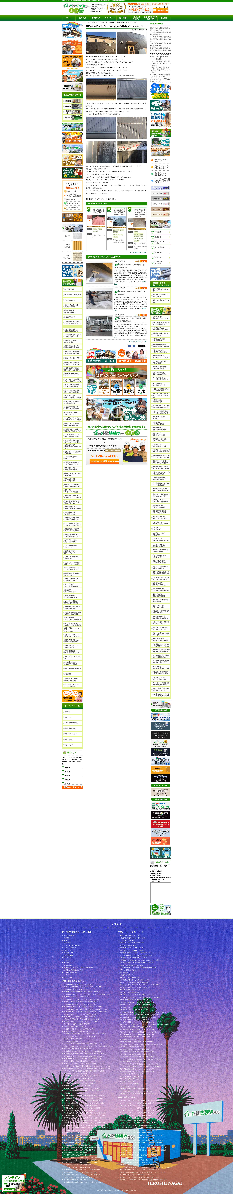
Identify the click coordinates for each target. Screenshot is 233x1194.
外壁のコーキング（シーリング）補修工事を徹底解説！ (136, 1004)
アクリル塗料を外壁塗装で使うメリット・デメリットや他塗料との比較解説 (141, 1142)
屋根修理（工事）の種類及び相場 (70, 341)
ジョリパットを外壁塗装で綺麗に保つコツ (161, 539)
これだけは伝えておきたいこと (73, 945)
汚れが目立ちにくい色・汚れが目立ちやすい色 (162, 167)
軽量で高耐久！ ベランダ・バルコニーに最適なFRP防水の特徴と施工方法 (85, 1125)
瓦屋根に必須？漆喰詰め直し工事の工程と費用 (133, 1019)
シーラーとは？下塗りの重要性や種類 (159, 445)
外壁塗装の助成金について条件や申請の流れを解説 (134, 999)
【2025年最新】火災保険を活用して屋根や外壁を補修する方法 (138, 967)
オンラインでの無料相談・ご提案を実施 (160, 317)
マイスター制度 (68, 952)
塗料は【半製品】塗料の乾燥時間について (71, 652)
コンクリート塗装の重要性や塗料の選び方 (71, 602)
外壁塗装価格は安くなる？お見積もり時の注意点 (72, 335)
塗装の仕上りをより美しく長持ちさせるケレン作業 (72, 441)
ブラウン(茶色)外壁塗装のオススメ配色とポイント (161, 656)
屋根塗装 (72, 106)
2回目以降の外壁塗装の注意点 (158, 423)
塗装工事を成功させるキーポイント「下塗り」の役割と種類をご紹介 (139, 1169)
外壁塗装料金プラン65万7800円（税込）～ (132, 947)
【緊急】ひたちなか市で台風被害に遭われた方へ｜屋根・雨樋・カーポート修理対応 (160, 57)
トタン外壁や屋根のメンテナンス (70, 546)
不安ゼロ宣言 (68, 957)
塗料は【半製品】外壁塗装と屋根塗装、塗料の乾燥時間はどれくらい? (84, 1095)
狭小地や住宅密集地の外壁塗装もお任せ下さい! (72, 535)
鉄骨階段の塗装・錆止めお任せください (71, 574)
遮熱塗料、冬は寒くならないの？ (129, 1152)
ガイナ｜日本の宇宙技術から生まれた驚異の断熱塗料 (135, 1132)
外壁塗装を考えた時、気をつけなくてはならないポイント (80, 1076)
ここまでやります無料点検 (150, 18)
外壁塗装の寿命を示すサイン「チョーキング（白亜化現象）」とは (83, 1058)
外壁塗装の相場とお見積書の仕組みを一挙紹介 (133, 957)
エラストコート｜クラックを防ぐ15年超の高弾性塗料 (135, 1125)
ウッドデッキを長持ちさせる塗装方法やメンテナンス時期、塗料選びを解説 (141, 1059)
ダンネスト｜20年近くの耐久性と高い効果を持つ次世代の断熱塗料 (139, 1130)
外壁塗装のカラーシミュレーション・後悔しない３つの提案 (81, 999)
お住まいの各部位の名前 (71, 358)
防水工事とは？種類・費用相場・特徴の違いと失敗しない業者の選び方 (84, 1123)
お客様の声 (96, 18)
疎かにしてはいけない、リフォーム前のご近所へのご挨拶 (80, 1014)
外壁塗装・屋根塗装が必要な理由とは (75, 1026)
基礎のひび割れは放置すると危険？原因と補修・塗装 (79, 1150)
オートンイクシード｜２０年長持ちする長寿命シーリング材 (137, 1137)
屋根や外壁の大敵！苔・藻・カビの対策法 (159, 561)
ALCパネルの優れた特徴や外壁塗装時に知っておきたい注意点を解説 (84, 1103)
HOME (88, 22)
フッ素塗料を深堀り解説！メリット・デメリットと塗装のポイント (83, 1174)
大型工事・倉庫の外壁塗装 (127, 1081)
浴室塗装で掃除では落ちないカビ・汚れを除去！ (134, 1061)
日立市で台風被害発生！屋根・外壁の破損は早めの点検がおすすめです (160, 50)
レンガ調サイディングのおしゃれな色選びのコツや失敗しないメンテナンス (86, 1063)
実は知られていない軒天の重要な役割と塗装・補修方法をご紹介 (138, 1032)
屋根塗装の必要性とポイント (128, 975)
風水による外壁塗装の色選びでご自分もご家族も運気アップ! (81, 1001)
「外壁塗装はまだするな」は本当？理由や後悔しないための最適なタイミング (86, 1009)
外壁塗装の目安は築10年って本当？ (69, 311)
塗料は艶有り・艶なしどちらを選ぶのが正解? (160, 512)
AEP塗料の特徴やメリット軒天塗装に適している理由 (161, 695)
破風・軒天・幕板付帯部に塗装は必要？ (71, 468)
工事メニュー (110, 18)
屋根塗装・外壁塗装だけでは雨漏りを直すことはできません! (81, 1021)
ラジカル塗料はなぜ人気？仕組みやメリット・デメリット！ (81, 1179)
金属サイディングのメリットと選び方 (70, 541)
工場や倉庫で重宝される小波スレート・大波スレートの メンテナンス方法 (85, 1115)
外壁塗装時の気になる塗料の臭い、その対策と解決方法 (80, 1016)
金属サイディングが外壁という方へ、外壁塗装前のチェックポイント (139, 1179)
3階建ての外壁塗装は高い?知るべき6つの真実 (161, 390)
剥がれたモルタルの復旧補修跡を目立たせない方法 (72, 430)
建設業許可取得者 (69, 728)
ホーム (68, 18)
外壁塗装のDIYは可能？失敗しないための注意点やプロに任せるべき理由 (85, 1034)
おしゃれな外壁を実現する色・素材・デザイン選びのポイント (82, 1157)
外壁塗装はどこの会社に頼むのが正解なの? (76, 1093)
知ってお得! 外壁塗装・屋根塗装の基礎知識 (76, 1024)
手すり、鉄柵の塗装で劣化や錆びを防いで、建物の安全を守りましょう (140, 1056)
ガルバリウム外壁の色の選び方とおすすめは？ (77, 1048)
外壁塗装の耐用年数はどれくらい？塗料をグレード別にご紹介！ (82, 1051)
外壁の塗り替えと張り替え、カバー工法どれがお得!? (160, 395)
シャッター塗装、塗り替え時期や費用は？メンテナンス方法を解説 (139, 1064)
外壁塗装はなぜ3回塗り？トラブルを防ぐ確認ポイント (80, 1078)
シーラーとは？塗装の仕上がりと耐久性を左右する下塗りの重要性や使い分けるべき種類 (145, 1167)
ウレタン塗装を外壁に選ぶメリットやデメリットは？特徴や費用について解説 (142, 1145)
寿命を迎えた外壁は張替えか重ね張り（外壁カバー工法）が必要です (139, 985)
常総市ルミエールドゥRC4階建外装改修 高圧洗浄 (160, 80)
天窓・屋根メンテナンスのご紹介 (71, 491)
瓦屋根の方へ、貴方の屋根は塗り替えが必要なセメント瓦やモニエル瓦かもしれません (145, 1024)
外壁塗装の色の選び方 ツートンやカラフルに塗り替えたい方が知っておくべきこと (88, 994)
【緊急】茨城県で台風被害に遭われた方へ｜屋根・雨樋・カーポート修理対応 (160, 70)
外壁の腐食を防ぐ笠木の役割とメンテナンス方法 (72, 496)
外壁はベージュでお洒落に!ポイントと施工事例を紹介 (161, 650)
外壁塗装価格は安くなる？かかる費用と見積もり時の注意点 (137, 962)
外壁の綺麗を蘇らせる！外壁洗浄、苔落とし (160, 556)
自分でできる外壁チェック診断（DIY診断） (76, 1031)
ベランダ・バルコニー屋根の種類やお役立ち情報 (72, 613)
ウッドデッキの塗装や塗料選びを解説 (71, 585)
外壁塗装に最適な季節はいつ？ (71, 374)
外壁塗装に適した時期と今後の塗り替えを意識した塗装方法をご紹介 (84, 1053)
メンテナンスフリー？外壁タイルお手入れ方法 (160, 523)
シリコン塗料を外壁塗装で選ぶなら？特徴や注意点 (72, 391)
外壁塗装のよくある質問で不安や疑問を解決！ (161, 323)
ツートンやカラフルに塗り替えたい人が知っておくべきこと (162, 180)
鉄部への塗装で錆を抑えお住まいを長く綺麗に (71, 568)
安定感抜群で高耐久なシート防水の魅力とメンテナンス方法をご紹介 (84, 1130)
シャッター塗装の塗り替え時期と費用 (70, 596)
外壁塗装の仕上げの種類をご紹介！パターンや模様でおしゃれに (82, 1182)
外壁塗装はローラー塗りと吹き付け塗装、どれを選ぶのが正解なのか (84, 1098)
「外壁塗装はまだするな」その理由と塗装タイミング (72, 322)
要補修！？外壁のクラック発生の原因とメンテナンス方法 (80, 1061)
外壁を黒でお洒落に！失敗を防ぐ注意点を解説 (160, 639)
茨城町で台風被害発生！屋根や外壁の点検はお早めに (160, 29)
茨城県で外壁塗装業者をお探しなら (74, 970)
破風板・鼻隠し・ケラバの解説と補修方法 (72, 474)
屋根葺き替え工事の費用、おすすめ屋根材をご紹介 (134, 980)
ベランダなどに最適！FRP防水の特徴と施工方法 (72, 624)
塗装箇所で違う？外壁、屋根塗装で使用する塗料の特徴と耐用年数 (139, 1155)
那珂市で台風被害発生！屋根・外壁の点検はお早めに (160, 44)
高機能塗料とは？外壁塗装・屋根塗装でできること (72, 446)
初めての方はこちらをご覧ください (130, 935)
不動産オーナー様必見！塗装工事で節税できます (160, 462)
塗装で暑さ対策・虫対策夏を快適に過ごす (71, 402)
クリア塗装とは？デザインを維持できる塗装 (72, 396)
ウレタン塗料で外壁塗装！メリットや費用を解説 (72, 385)
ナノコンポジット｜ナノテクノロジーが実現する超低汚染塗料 (138, 1123)
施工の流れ (123, 18)
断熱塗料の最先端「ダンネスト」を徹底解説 (161, 589)
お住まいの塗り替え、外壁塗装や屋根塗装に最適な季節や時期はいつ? (84, 1056)
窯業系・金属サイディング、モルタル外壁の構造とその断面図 (82, 1108)
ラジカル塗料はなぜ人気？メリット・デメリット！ (161, 689)
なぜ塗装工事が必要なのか (72, 294)
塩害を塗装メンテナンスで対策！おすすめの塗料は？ (79, 1135)
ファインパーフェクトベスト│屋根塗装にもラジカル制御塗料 (137, 1103)
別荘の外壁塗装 (124, 1086)
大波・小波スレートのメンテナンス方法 (71, 685)
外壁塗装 (72, 101)
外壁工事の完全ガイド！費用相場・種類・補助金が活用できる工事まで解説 (86, 1011)
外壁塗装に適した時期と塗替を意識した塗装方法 (71, 369)
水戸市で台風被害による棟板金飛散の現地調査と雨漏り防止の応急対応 (160, 39)
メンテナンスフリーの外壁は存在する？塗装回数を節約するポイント (84, 1043)
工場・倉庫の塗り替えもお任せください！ (161, 290)
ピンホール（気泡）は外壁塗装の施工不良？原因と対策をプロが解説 (84, 1071)
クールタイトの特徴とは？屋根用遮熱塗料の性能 (161, 684)
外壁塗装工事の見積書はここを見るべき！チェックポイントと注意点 (139, 960)
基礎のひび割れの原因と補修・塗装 (158, 606)
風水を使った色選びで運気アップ (161, 160)
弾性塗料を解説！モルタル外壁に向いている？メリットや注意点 (82, 1177)
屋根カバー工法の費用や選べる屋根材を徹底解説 (71, 352)
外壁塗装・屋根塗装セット (72, 112)
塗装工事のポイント (70, 300)
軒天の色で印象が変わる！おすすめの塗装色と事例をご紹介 (137, 1034)
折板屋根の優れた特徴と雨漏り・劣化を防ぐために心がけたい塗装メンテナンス (143, 1012)
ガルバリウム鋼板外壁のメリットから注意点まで (160, 412)
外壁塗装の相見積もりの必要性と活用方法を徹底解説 (79, 1081)
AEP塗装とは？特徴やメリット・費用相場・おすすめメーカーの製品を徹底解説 (143, 1150)
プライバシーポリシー (71, 734)
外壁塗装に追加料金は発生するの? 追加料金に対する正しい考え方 (139, 1002)
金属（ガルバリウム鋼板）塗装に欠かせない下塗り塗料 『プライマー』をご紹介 (143, 1172)
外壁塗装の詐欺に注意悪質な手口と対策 (159, 367)
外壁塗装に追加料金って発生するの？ (159, 340)
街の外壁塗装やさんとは (71, 935)
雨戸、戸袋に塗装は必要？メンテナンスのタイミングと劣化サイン (139, 1069)
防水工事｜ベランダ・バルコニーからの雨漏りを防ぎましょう (138, 995)
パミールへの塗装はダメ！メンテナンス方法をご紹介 (161, 578)
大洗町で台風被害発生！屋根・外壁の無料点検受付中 (160, 33)
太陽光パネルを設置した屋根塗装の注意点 (160, 567)
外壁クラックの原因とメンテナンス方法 (71, 413)
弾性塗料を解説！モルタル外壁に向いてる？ (161, 667)
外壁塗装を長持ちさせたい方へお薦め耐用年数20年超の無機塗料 (138, 1165)
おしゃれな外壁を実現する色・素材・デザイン (161, 623)
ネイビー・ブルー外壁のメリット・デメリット (160, 628)
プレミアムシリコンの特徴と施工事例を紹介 (159, 678)
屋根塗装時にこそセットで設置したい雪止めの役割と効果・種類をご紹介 (141, 1044)
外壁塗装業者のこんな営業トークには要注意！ (161, 484)
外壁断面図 (67, 674)
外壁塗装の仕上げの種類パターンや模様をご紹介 (160, 672)
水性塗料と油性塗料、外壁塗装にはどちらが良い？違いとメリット (139, 1162)
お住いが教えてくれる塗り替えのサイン (71, 305)
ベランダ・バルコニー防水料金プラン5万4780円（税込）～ (137, 955)
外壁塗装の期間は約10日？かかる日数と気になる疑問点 (80, 1004)
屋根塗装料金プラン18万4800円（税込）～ (132, 950)
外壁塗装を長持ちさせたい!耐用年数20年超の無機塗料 (161, 451)
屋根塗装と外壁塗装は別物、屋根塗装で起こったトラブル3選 (81, 1088)
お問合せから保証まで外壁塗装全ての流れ (132, 943)
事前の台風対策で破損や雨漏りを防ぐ (159, 595)
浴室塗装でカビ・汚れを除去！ (70, 590)
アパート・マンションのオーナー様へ (160, 295)
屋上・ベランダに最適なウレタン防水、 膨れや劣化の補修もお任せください (86, 1127)
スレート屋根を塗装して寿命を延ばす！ (131, 1079)
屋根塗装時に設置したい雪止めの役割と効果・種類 (72, 507)
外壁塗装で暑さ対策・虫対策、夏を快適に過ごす (134, 1088)
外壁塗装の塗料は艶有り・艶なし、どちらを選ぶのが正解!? (137, 1160)
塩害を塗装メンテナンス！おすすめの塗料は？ (72, 646)
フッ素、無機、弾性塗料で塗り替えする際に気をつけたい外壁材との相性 (85, 1113)
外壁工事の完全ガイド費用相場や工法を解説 (71, 330)
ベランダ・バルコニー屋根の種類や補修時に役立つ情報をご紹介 (82, 1120)
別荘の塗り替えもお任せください (161, 301)
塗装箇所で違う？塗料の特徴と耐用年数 (159, 428)
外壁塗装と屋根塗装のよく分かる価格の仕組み (133, 938)
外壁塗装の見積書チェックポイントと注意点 (161, 356)
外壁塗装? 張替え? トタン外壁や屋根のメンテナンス (135, 1009)
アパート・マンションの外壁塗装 (129, 1084)
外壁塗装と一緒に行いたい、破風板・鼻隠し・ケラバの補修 (137, 1029)
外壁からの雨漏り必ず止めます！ (129, 970)
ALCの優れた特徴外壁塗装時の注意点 (70, 663)
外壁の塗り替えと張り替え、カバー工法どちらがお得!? (80, 1036)
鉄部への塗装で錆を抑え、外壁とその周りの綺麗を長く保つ (137, 1051)
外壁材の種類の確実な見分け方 (157, 401)
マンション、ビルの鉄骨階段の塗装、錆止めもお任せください (138, 1054)
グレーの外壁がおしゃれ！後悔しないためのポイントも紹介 (81, 1162)
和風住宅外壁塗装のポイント (159, 528)
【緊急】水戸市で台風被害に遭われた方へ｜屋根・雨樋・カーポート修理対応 (160, 63)
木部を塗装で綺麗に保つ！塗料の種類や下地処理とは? (161, 573)
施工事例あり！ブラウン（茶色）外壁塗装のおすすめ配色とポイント (84, 1172)
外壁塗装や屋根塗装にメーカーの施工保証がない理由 (161, 456)
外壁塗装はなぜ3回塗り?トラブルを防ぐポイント (72, 463)
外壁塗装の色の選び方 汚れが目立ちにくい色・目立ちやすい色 (82, 991)
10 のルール (67, 950)
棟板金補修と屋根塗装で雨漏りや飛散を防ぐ (71, 607)
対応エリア (67, 962)
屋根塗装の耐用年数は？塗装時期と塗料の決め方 (160, 617)
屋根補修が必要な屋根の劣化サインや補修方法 (71, 518)
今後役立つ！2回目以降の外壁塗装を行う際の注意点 (135, 987)
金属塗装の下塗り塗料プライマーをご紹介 (159, 439)
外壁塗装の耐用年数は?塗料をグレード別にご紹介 (72, 363)
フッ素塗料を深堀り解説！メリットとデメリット (161, 661)
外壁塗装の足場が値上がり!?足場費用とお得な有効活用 (136, 1091)
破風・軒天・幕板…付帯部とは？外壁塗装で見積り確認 (136, 1027)
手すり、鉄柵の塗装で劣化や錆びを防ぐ (71, 579)
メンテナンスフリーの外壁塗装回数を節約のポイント (161, 406)
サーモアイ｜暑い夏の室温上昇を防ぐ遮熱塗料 (133, 1105)
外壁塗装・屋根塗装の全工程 (128, 945)
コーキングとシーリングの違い (72, 657)
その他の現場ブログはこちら (138, 341)
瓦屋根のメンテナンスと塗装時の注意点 (71, 557)
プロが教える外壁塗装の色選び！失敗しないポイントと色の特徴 (82, 987)
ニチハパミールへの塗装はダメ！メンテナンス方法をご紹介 (81, 1140)
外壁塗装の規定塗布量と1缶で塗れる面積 (160, 550)
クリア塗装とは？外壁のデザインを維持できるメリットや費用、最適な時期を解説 (143, 1147)
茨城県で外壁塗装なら (71, 723)
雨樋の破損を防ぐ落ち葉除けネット (69, 513)
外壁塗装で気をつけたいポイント (71, 457)
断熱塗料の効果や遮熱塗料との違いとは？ (160, 584)
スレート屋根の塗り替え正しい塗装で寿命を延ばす (72, 524)
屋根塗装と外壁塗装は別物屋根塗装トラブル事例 (72, 452)
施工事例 (82, 18)
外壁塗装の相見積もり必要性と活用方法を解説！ (161, 345)
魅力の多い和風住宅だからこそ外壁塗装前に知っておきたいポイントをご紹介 (142, 1017)
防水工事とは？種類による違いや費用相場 (72, 618)
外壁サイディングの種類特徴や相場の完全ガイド (71, 424)
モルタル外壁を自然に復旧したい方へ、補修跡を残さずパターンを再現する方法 (87, 1068)
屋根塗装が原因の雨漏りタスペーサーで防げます (71, 529)
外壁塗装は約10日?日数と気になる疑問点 (159, 373)
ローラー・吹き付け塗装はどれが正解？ (159, 545)
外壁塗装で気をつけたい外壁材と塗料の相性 (71, 679)
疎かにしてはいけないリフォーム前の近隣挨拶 (160, 378)
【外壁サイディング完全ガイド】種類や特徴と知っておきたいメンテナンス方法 (87, 1066)
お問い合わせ (68, 739)
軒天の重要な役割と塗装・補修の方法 (70, 480)
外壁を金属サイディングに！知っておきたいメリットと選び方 (138, 1007)
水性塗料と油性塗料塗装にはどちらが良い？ (160, 517)
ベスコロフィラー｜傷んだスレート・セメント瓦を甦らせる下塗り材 (139, 1110)
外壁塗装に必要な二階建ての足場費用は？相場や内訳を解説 (137, 1093)
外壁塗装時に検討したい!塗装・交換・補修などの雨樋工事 (136, 1041)
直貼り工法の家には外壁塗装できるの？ (159, 506)
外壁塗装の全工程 (69, 317)
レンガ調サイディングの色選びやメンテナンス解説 (72, 419)
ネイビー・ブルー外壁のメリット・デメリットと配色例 (80, 1160)
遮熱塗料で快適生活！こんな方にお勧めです (132, 1120)
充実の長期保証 (68, 955)
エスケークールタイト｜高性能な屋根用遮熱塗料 (134, 1118)
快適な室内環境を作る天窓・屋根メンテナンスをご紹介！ (136, 1037)
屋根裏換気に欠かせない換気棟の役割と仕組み (71, 640)
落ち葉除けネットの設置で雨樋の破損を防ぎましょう (135, 1046)
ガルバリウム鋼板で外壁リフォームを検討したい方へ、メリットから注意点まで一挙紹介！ (90, 1046)
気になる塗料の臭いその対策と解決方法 (159, 384)
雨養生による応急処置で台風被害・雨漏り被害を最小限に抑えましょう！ (85, 1147)
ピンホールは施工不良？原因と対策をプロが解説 (71, 435)
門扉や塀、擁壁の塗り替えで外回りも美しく (132, 990)
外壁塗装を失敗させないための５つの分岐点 (77, 996)
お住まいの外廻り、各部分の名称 (73, 1039)
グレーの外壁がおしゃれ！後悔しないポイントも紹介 (161, 634)
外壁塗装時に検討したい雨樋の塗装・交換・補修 (71, 502)
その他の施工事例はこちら (138, 252)
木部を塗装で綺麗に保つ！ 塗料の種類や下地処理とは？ (80, 1137)
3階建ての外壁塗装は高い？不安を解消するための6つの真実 (81, 1019)
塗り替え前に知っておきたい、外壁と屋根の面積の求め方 (80, 1105)
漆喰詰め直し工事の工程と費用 (159, 534)
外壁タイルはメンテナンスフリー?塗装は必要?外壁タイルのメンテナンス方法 (142, 1014)
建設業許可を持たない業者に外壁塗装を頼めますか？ (79, 967)
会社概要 (164, 18)
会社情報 (66, 960)
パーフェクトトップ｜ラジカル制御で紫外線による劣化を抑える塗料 (139, 1100)
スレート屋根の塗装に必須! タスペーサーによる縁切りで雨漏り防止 (83, 1090)
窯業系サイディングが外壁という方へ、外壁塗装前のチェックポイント (140, 1177)
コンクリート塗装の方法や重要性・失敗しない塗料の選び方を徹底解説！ (141, 1066)
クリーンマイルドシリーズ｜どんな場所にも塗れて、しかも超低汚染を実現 (141, 1135)
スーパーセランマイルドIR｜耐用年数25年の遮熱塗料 (135, 1108)
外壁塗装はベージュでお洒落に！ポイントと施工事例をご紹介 (82, 1169)
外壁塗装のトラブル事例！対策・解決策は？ (161, 611)
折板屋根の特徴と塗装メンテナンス (69, 552)
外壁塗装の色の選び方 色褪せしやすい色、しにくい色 (79, 989)
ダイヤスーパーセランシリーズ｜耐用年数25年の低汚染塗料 (137, 1113)
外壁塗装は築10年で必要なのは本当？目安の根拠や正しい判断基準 (83, 1006)
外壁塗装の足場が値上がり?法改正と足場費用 (161, 473)
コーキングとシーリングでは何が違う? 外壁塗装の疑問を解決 (82, 1100)
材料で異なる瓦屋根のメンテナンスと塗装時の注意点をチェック (138, 1022)
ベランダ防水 (72, 117)
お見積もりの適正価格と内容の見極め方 (160, 362)
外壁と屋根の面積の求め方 (72, 668)
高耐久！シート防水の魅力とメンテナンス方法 (71, 635)
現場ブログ (95, 22)
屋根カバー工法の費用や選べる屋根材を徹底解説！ (134, 982)
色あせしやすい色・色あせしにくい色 (161, 174)
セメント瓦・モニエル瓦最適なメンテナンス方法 (71, 563)
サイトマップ (68, 745)
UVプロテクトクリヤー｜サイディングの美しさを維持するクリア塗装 (140, 1127)
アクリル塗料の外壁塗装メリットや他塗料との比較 (72, 380)
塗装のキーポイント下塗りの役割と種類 (159, 434)
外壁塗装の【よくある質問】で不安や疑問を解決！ (79, 984)
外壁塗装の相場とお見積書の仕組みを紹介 (160, 351)
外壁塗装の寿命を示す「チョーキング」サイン (71, 407)
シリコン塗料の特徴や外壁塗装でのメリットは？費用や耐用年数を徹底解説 (141, 1140)
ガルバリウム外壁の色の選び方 (159, 417)
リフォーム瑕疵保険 (70, 947)
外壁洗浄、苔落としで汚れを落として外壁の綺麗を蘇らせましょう (139, 1071)
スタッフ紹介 (68, 717)
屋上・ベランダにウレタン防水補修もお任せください (72, 629)
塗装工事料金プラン (137, 18)
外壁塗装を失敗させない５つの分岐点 (160, 334)
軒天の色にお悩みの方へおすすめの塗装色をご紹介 (72, 485)
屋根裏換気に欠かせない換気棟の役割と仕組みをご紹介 (80, 1132)
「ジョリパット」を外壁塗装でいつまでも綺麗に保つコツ (80, 1110)
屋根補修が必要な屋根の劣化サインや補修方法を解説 (135, 1049)
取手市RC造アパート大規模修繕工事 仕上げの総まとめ (160, 75)
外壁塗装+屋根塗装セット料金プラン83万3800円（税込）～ (137, 952)
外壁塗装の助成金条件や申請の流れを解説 (160, 329)
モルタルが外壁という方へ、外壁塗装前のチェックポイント (137, 1174)
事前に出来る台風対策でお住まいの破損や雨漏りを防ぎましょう (82, 1145)
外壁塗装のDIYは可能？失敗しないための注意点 (160, 489)
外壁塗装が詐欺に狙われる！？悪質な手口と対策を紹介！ (80, 1083)
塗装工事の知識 (69, 289)
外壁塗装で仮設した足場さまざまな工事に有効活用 (161, 467)
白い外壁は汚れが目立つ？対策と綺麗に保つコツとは (161, 645)
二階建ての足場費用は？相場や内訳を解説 (160, 478)
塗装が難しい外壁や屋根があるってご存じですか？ (161, 495)
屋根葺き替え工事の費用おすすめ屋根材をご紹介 (71, 346)
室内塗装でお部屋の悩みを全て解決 (130, 992)
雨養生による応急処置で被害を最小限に (160, 600)
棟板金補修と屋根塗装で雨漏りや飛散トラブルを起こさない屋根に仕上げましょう (87, 1118)
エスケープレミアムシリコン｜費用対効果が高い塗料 (135, 1115)
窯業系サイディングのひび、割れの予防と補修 (160, 500)
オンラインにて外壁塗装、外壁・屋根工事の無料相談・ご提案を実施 (139, 997)
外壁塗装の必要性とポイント (128, 972)
